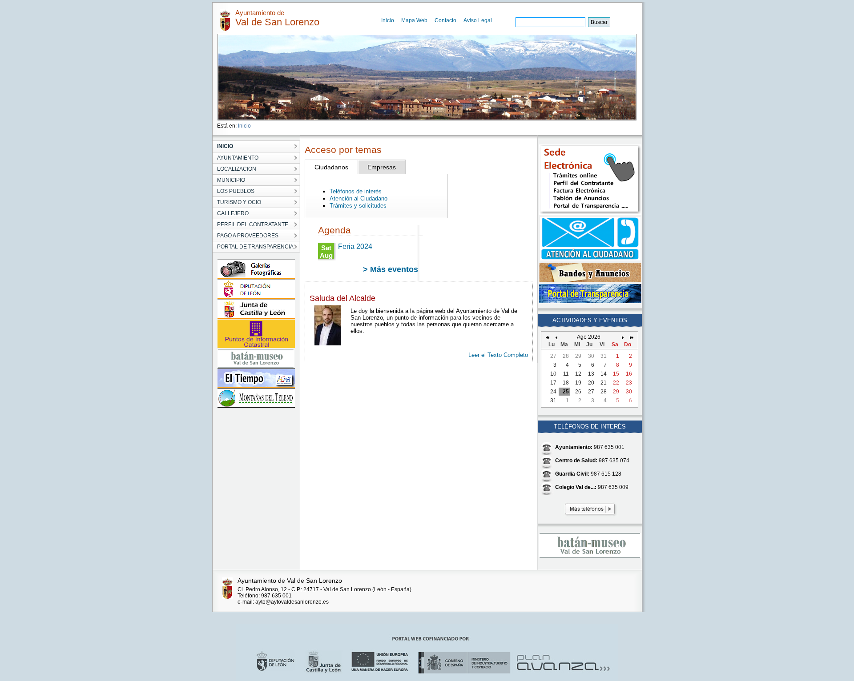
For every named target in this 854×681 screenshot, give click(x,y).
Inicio (387, 20)
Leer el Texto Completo (498, 355)
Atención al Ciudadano (358, 198)
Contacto (445, 20)
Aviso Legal (477, 20)
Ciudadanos (331, 167)
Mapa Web (414, 20)
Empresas (381, 167)
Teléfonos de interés (356, 191)
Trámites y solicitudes (358, 205)
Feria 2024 (355, 246)
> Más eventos (390, 269)
